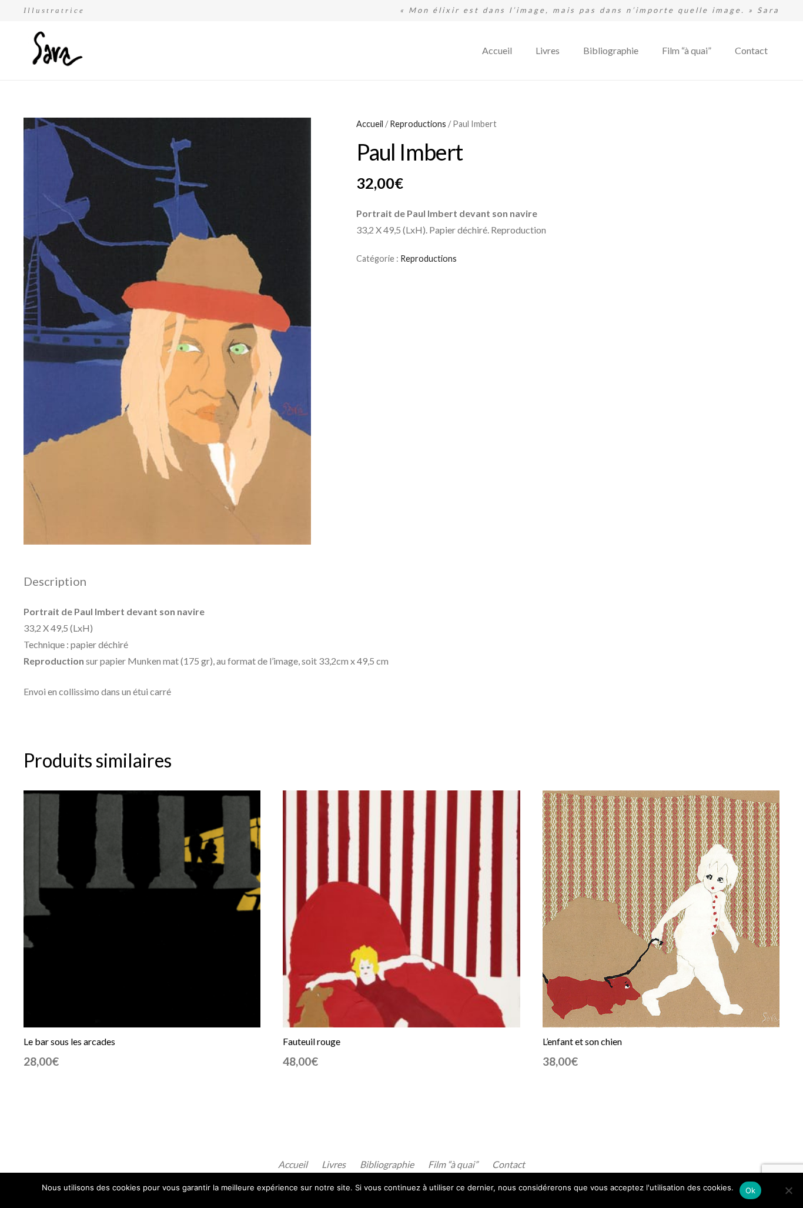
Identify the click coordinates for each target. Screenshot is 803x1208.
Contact (508, 1164)
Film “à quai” (453, 1164)
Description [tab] (55, 581)
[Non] (788, 1190)
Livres (334, 1164)
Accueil (369, 124)
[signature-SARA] (55, 51)
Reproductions (418, 124)
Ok (750, 1190)
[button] (292, 136)
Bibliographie (387, 1164)
